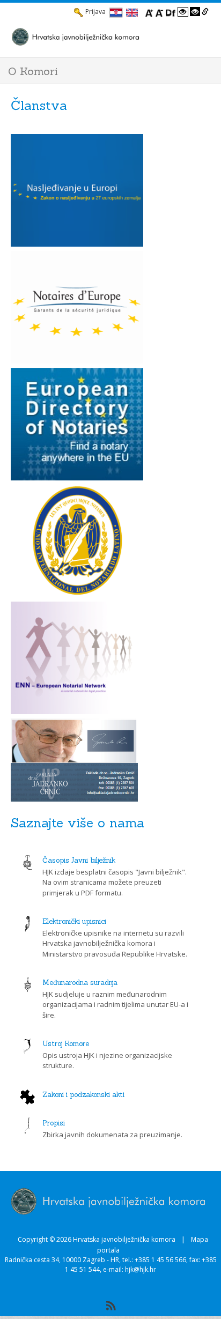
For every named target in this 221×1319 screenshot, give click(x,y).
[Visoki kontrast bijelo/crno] (183, 12)
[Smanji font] (159, 12)
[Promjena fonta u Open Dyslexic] (170, 12)
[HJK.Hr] (99, 36)
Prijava (95, 11)
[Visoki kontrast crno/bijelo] (195, 12)
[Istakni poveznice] (205, 12)
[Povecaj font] (149, 12)
